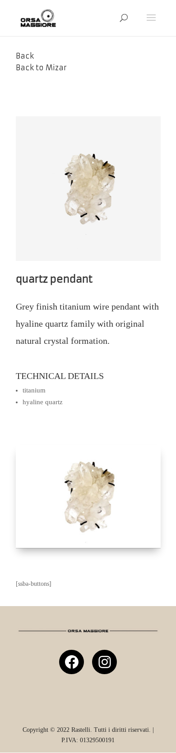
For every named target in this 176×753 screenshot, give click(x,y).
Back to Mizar (41, 67)
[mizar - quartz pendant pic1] (88, 546)
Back (25, 55)
